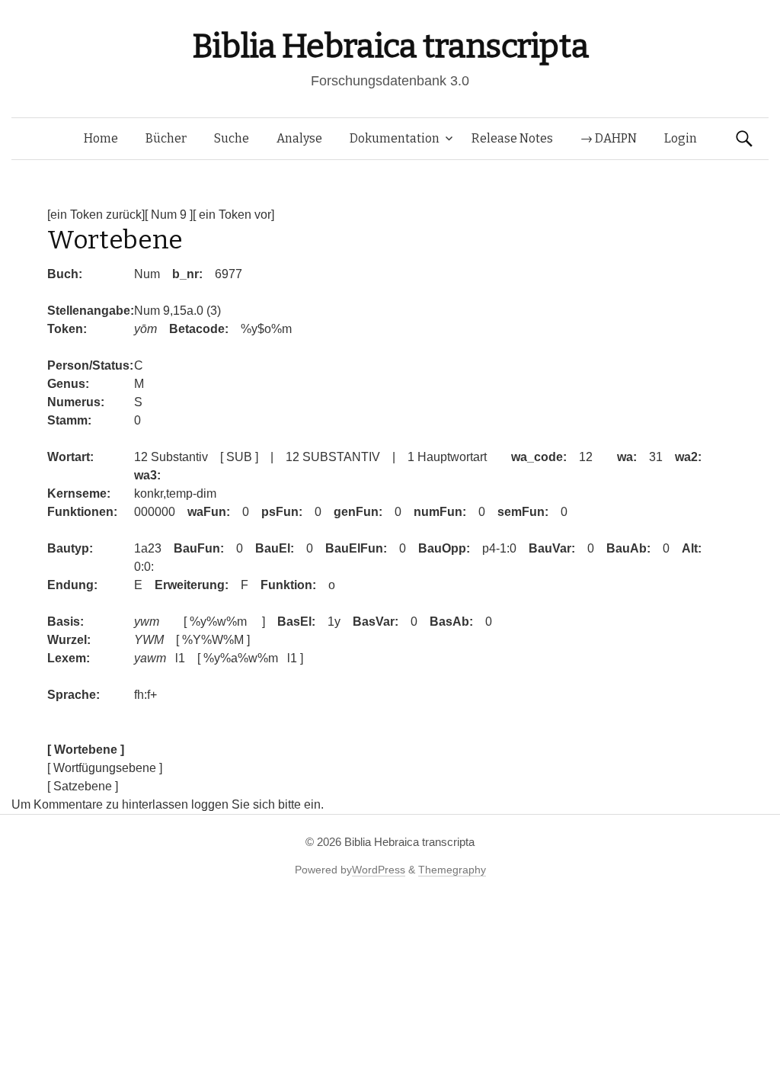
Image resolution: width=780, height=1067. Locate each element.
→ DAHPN (608, 138)
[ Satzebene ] (82, 786)
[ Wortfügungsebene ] (104, 767)
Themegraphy (452, 870)
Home (101, 138)
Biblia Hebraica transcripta (390, 46)
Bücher (166, 138)
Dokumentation (395, 138)
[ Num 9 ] (169, 214)
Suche (231, 138)
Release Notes (512, 138)
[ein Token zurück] (96, 214)
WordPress (378, 870)
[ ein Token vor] (233, 214)
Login (680, 138)
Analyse (299, 138)
